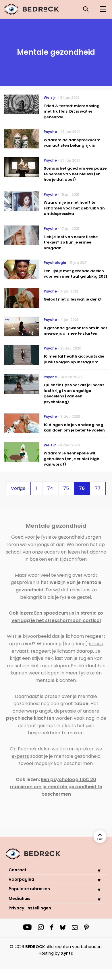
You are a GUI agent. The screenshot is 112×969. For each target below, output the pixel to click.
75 (66, 488)
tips (63, 749)
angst (45, 711)
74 (50, 488)
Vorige (18, 488)
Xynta (67, 953)
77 (98, 488)
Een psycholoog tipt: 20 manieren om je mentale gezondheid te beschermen (56, 786)
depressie (65, 711)
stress (96, 643)
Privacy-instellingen (30, 908)
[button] (94, 870)
